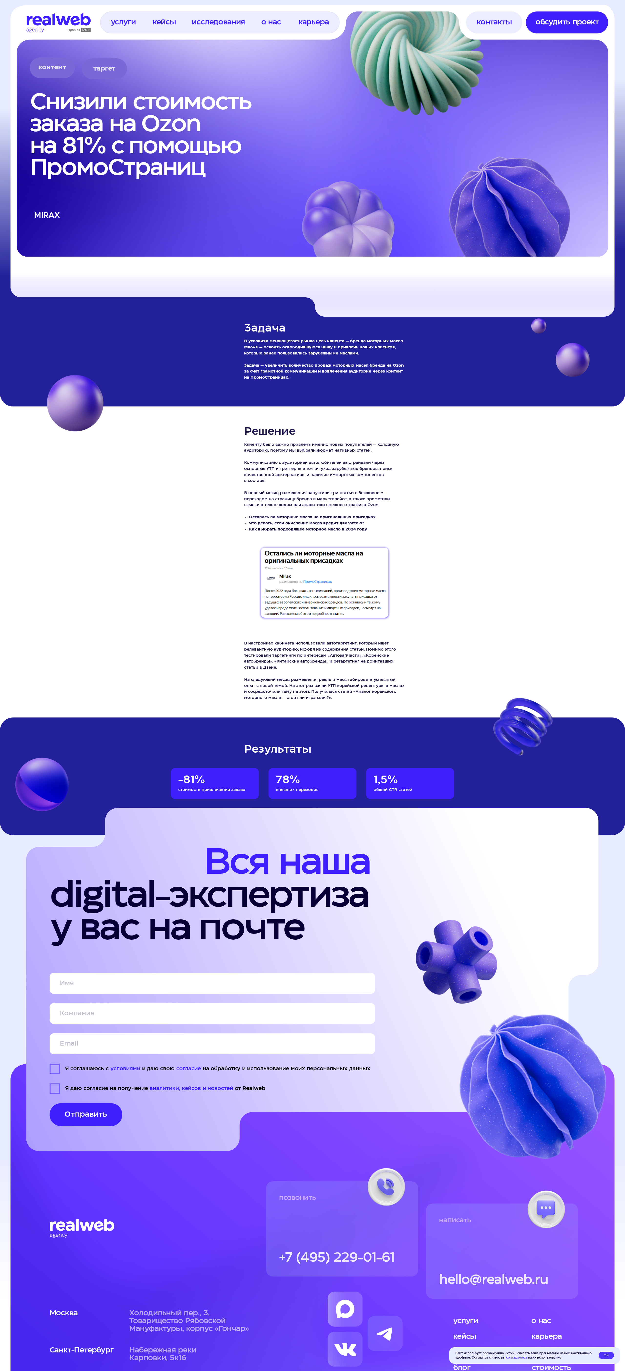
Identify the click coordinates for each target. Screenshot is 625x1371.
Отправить (85, 1114)
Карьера (546, 1336)
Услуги (465, 1321)
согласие (188, 1068)
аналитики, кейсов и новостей (191, 1088)
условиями (125, 1068)
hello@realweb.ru (493, 1279)
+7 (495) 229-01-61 (337, 1257)
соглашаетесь (516, 1357)
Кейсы (465, 1336)
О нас (541, 1321)
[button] (123, 22)
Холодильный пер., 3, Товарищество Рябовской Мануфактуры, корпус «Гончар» (189, 1320)
